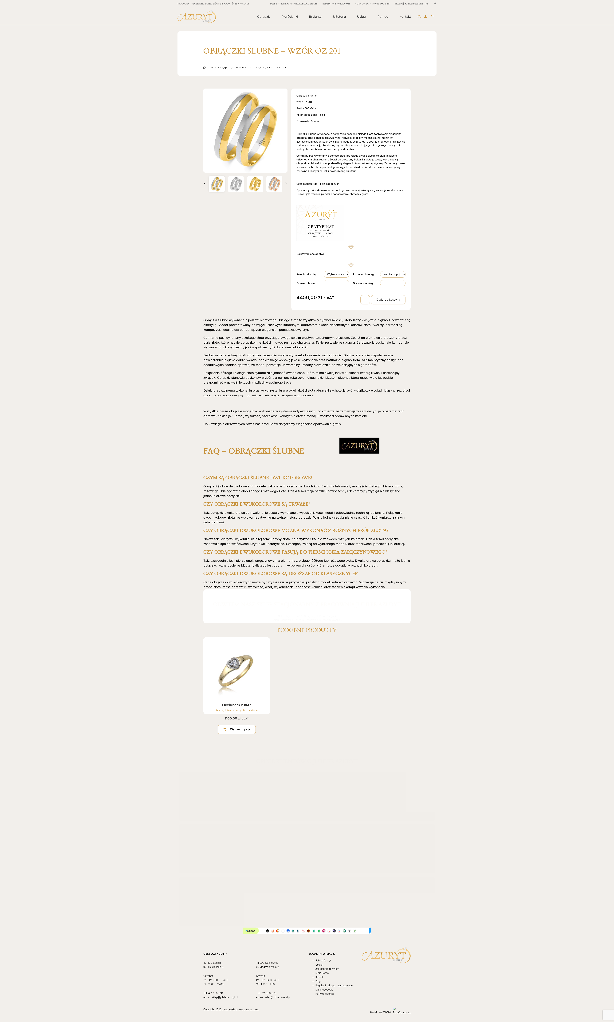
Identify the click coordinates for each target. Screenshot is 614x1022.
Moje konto (322, 973)
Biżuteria (339, 17)
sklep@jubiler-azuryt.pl (411, 3)
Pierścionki (290, 17)
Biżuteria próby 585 (235, 710)
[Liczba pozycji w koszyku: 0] (433, 17)
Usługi (361, 17)
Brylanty (315, 17)
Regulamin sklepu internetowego (334, 985)
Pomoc (383, 17)
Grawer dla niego (363, 283)
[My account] (425, 17)
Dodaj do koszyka (388, 299)
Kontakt (405, 17)
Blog (318, 981)
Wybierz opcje (240, 729)
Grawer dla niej (305, 283)
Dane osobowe (324, 989)
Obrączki (263, 17)
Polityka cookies (324, 993)
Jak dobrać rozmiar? (327, 968)
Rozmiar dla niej (306, 274)
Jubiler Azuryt (323, 960)
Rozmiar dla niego (364, 274)
